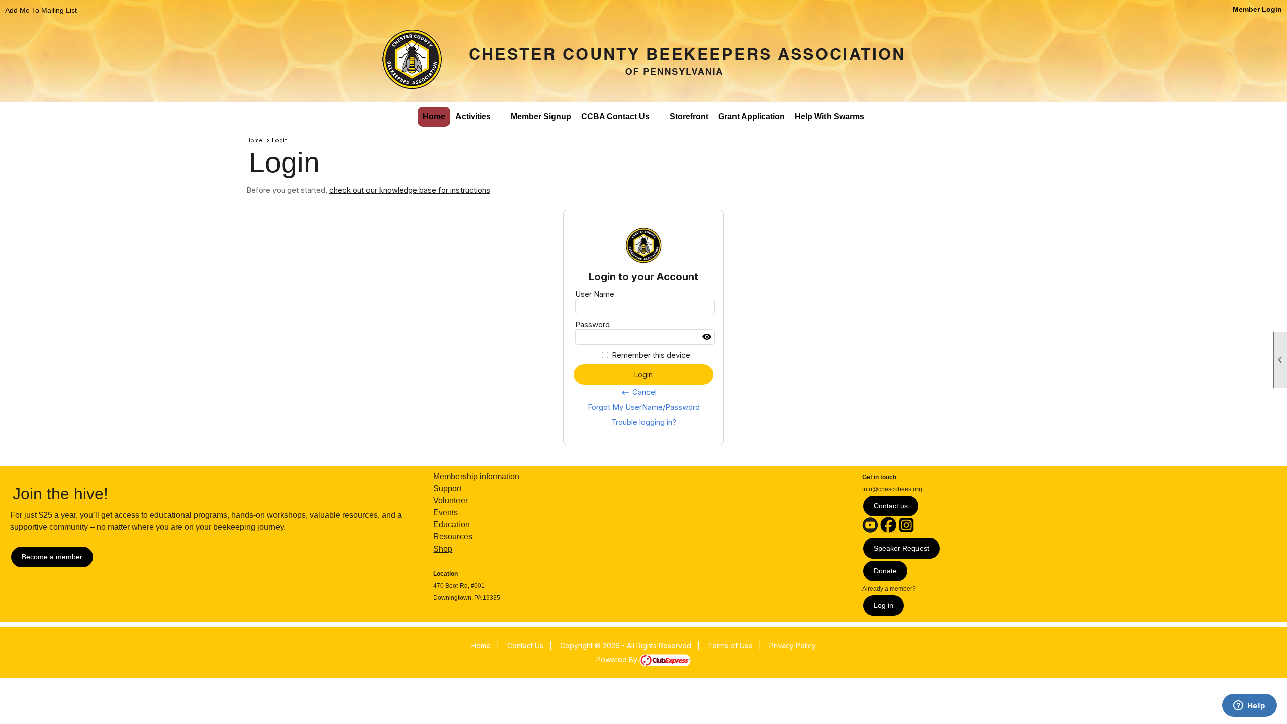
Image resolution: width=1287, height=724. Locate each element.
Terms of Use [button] (730, 645)
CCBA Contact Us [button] (615, 116)
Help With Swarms (829, 116)
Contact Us (525, 645)
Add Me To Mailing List (41, 10)
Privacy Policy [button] (792, 645)
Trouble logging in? (643, 422)
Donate (885, 571)
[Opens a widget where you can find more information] (1249, 706)
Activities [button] (473, 116)
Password (592, 324)
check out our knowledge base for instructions (409, 190)
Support (447, 488)
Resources (452, 536)
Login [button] (643, 374)
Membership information (476, 476)
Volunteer (450, 500)
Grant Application (751, 116)
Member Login (1257, 9)
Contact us (891, 506)
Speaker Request (901, 548)
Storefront (689, 116)
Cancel (639, 392)
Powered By (617, 659)
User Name (594, 294)
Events (445, 512)
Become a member (52, 557)
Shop (442, 549)
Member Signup (541, 116)
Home (434, 116)
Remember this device (651, 355)
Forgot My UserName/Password (644, 407)
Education (451, 524)
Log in (883, 605)
